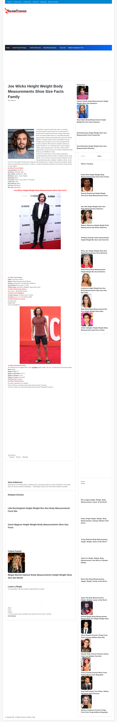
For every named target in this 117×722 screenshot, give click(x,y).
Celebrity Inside (31, 717)
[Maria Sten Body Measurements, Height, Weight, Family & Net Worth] (91, 577)
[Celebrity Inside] (16, 10)
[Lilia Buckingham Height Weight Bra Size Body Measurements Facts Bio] (16, 505)
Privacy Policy (18, 2)
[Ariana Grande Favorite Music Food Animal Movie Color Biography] (86, 670)
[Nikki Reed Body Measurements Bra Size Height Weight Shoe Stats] (86, 307)
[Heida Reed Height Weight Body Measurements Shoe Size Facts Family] (87, 172)
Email (10, 610)
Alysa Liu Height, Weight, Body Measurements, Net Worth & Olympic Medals (94, 560)
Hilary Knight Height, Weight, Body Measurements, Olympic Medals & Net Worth (95, 521)
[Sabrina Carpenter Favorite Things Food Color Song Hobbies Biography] (86, 708)
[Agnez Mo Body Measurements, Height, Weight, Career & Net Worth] (91, 595)
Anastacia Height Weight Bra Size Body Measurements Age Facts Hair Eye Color (94, 290)
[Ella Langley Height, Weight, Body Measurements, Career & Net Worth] (91, 498)
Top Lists (63, 47)
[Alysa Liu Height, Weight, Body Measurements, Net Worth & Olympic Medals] (91, 556)
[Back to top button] (3, 719)
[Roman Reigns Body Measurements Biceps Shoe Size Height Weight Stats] (87, 614)
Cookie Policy (27, 2)
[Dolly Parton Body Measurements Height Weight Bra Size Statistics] (87, 267)
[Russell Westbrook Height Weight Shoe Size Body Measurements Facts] (87, 191)
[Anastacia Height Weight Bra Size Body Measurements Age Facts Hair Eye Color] (86, 286)
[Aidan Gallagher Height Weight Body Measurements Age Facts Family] (87, 326)
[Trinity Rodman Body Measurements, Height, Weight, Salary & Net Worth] (91, 537)
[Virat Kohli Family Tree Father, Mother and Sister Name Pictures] (86, 689)
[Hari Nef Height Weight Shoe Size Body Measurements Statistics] (87, 204)
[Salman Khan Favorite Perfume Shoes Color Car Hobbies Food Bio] (86, 652)
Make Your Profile (53, 2)
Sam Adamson (12, 100)
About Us (9, 2)
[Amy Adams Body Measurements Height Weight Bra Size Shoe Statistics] (82, 118)
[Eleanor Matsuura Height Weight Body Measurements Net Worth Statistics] (86, 223)
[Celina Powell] (26, 548)
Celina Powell (14, 551)
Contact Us (36, 2)
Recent (83, 481)
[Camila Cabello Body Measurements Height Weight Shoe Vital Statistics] (82, 99)
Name (10, 608)
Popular (83, 483)
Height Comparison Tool (75, 47)
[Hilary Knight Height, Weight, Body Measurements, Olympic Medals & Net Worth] (91, 516)
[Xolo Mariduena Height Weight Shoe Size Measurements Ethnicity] (83, 144)
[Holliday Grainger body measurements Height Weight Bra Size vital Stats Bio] (86, 235)
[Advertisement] (58, 31)
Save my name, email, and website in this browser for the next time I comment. (30, 614)
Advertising (43, 2)
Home (8, 47)
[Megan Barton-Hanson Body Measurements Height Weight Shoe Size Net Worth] (16, 572)
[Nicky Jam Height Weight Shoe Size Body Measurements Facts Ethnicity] (87, 249)
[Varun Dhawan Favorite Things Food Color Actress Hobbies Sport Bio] (86, 633)
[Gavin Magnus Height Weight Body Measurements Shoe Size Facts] (16, 522)
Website (10, 612)
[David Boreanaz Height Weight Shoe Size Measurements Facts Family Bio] (83, 131)
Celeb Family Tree (35, 47)
